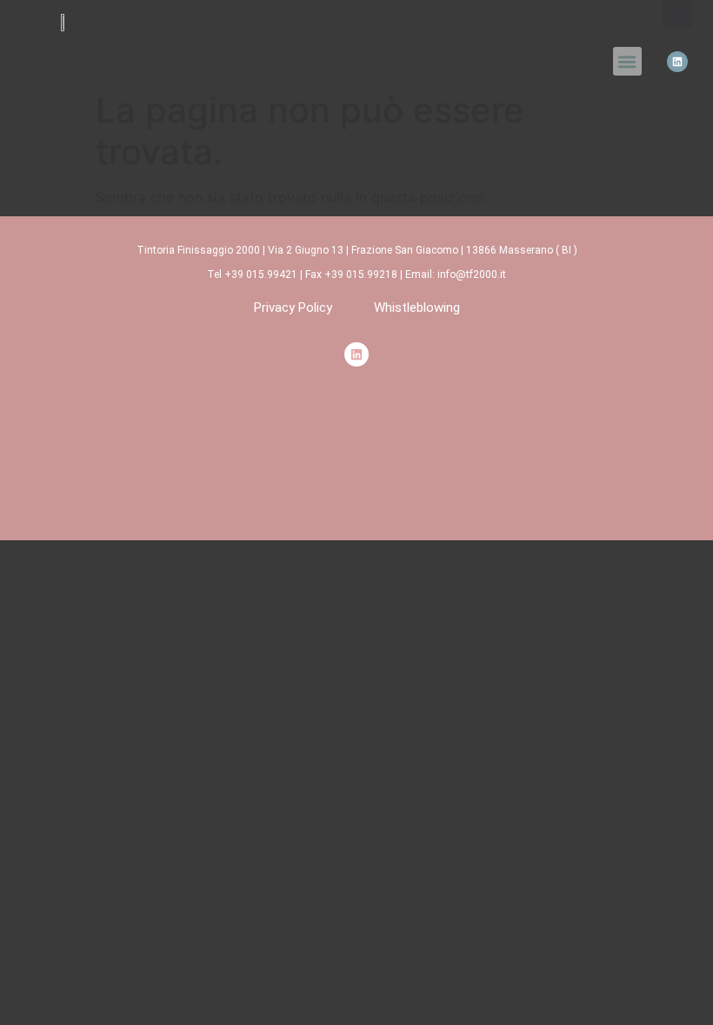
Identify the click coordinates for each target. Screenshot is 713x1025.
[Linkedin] (677, 61)
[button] (627, 61)
